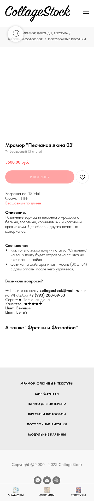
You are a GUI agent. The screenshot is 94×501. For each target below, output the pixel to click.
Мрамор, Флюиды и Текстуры (47, 383)
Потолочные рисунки (67, 39)
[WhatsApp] (38, 480)
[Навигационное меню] (86, 13)
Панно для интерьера (47, 404)
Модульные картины (47, 434)
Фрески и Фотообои (25, 39)
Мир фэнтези (47, 394)
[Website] (56, 480)
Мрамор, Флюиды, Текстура (45, 33)
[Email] (47, 480)
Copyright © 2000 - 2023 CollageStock (47, 464)
